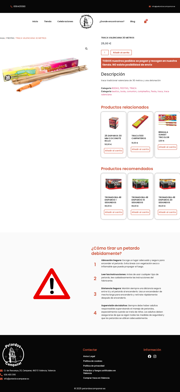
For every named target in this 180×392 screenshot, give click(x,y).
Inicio (35, 21)
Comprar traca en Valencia (96, 378)
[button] (86, 48)
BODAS (115, 88)
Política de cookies (92, 361)
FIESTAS (10, 38)
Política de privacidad (93, 366)
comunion (132, 91)
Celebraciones (65, 21)
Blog (132, 21)
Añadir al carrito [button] (113, 150)
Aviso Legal (89, 356)
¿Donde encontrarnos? (111, 21)
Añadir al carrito (121, 52)
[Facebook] (149, 356)
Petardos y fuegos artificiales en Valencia (99, 371)
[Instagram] (154, 356)
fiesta (153, 91)
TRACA (133, 88)
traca (160, 91)
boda (123, 91)
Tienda (47, 21)
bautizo (115, 91)
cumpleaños (144, 91)
